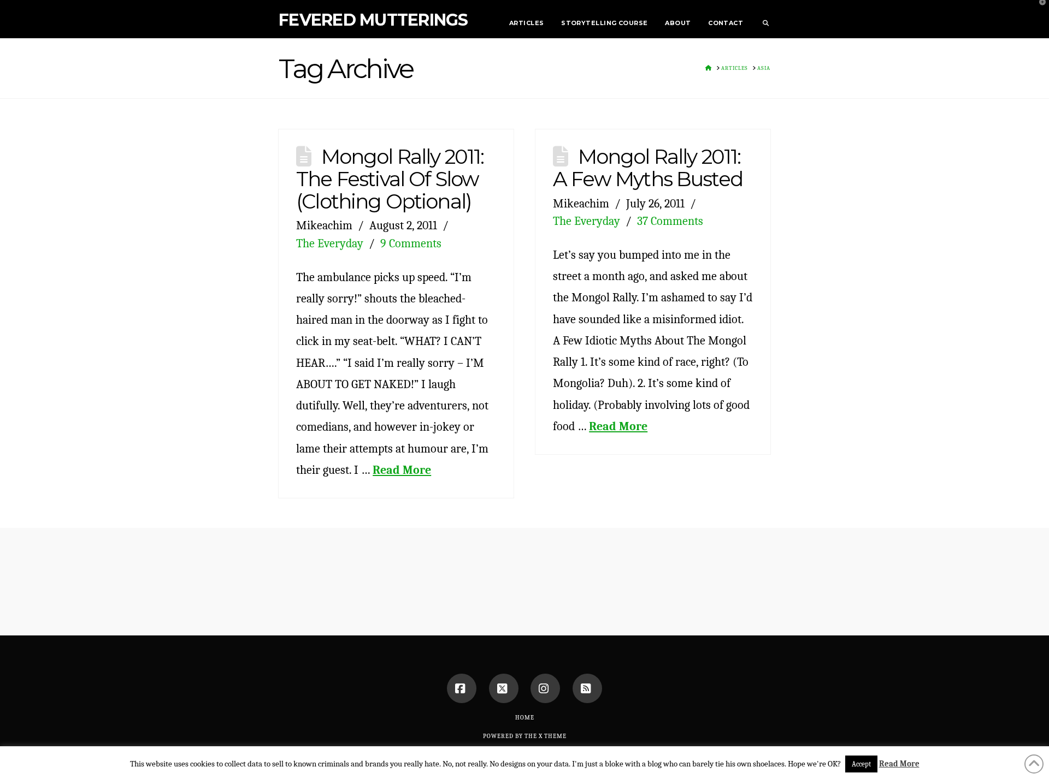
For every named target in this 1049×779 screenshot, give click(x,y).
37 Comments (670, 221)
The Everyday (329, 243)
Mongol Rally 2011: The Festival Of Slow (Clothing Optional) (390, 178)
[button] (1038, 10)
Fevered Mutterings (373, 20)
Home (524, 717)
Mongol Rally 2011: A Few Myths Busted (647, 167)
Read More (402, 470)
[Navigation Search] (761, 19)
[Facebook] (461, 688)
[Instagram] (545, 688)
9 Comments (410, 243)
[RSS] (587, 688)
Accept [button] (861, 764)
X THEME (553, 736)
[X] (503, 688)
